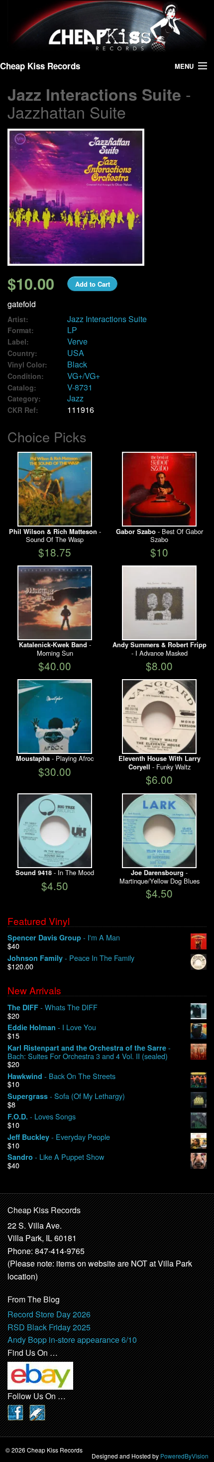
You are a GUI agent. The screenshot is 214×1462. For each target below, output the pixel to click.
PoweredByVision (184, 1456)
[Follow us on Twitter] (37, 1411)
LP (72, 330)
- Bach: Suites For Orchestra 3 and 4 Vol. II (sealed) (89, 1052)
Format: (20, 330)
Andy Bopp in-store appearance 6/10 (72, 1339)
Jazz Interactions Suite (107, 319)
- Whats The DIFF (52, 1007)
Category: (24, 398)
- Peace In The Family (70, 958)
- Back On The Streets (61, 1076)
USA (75, 353)
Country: (22, 353)
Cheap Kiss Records (40, 66)
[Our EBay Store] (40, 1374)
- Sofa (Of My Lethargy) (66, 1096)
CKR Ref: (22, 410)
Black (77, 364)
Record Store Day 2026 (49, 1314)
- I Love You (51, 1027)
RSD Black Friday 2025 (49, 1327)
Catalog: (21, 387)
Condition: (25, 376)
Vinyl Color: (27, 364)
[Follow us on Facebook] (15, 1411)
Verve (77, 341)
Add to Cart (92, 284)
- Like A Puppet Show (55, 1157)
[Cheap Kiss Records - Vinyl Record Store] (107, 26)
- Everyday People (58, 1137)
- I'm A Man (63, 937)
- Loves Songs (41, 1116)
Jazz (75, 398)
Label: (18, 342)
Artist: (17, 319)
